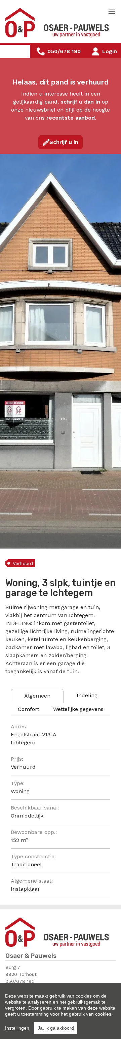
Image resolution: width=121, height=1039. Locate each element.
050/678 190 (20, 981)
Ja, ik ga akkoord (56, 1028)
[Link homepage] (57, 22)
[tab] (37, 696)
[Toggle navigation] (112, 11)
